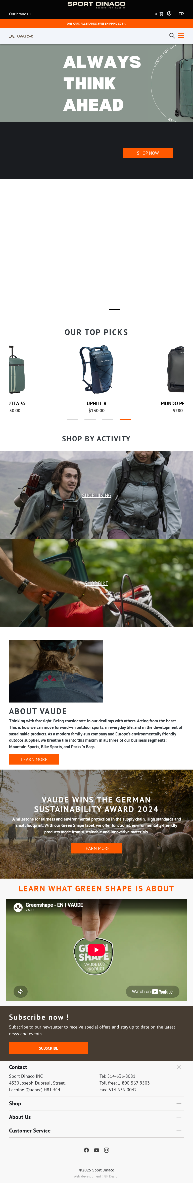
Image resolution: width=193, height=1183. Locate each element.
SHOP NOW (148, 161)
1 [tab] (76, 311)
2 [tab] (93, 311)
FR (181, 14)
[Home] (21, 36)
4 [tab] (120, 421)
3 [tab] (111, 311)
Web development (87, 1176)
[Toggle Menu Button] (180, 35)
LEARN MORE (34, 759)
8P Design (112, 1176)
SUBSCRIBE (48, 1048)
